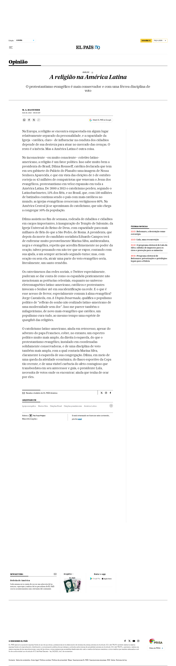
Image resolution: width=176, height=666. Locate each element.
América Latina (90, 406)
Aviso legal (35, 660)
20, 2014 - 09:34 (31, 113)
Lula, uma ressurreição (148, 239)
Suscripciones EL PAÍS (81, 660)
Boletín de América (20, 581)
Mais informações (29, 419)
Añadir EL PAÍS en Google (102, 120)
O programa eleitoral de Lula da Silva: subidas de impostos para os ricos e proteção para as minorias (149, 248)
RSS (108, 660)
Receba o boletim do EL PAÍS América (41, 393)
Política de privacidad (59, 660)
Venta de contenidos (23, 660)
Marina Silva (43, 406)
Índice (113, 660)
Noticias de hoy (121, 660)
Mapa (70, 660)
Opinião (18, 62)
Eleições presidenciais (73, 406)
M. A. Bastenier (31, 110)
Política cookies (45, 660)
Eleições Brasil (56, 406)
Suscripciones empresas (97, 660)
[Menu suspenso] (11, 47)
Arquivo (68, 574)
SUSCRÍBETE (146, 41)
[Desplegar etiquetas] (111, 406)
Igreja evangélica (29, 406)
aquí (80, 419)
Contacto (12, 660)
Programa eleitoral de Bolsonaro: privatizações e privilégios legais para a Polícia (149, 258)
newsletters (16, 574)
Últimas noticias (139, 226)
